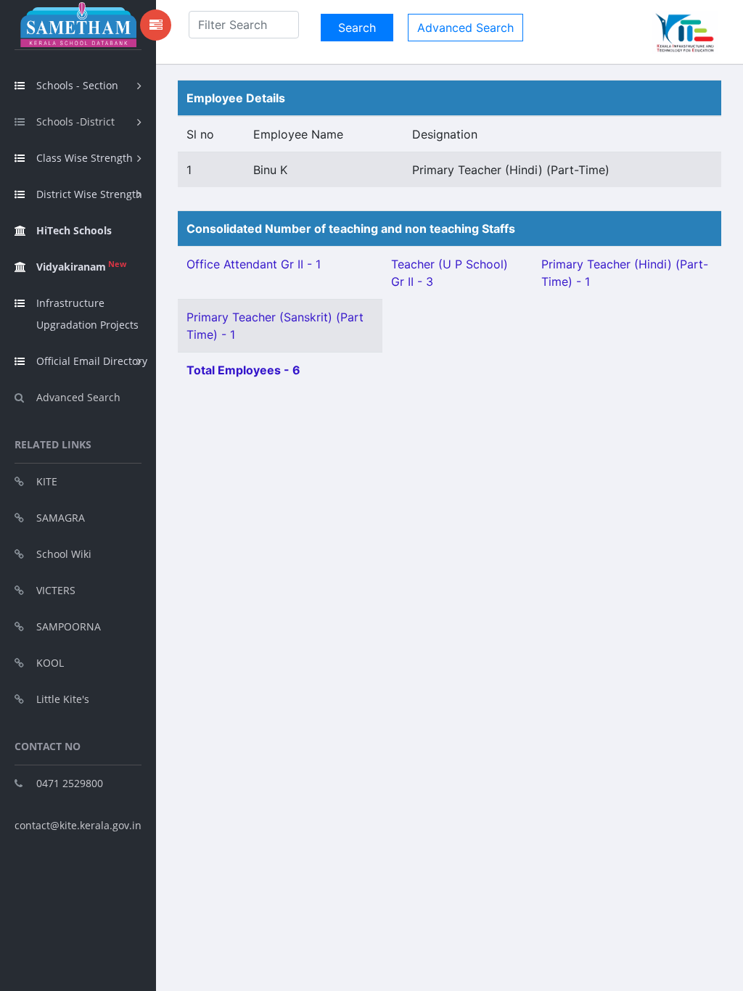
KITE (46, 481)
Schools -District (75, 121)
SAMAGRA (60, 518)
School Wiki (63, 554)
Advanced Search (78, 397)
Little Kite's (62, 699)
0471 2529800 (69, 783)
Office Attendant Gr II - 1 (253, 264)
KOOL (50, 663)
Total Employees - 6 (243, 370)
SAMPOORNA (68, 626)
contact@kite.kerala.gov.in (78, 825)
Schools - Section (77, 85)
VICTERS (55, 590)
